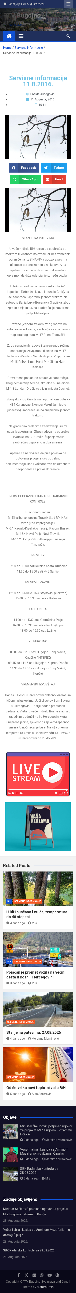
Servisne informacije (27, 901)
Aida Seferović (41, 1094)
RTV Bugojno (22, 15)
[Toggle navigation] (21, 36)
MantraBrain (45, 1287)
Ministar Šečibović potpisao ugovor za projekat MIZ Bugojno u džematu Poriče (46, 1130)
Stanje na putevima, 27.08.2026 (33, 1032)
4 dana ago (17, 1038)
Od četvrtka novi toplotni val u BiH (36, 1087)
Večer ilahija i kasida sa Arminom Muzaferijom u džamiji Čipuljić (44, 1151)
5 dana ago (17, 1094)
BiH (9, 901)
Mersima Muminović (45, 1038)
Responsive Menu (68, 4)
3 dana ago (17, 923)
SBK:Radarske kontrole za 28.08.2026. (29, 1250)
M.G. (34, 923)
